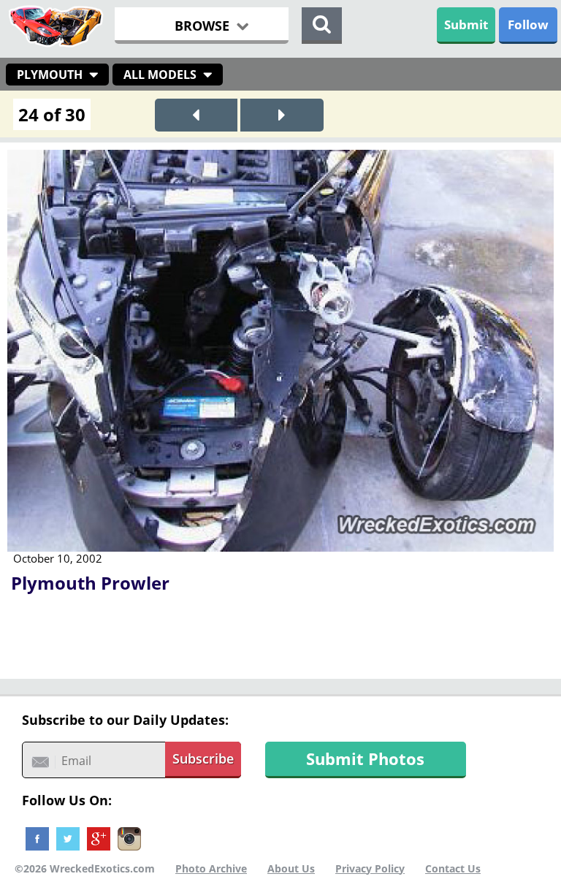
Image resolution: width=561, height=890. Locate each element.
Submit (466, 24)
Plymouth (50, 74)
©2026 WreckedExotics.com (85, 868)
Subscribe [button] (203, 758)
